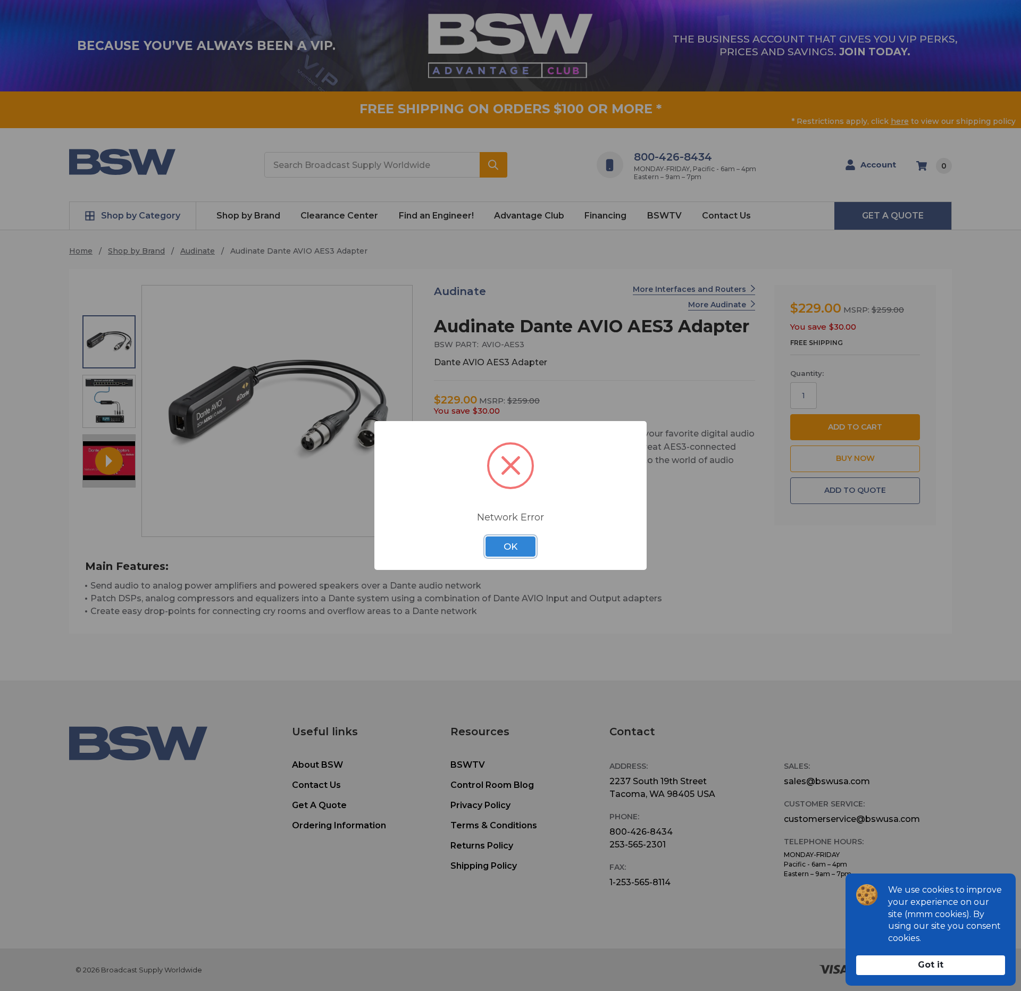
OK (510, 546)
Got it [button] (930, 965)
